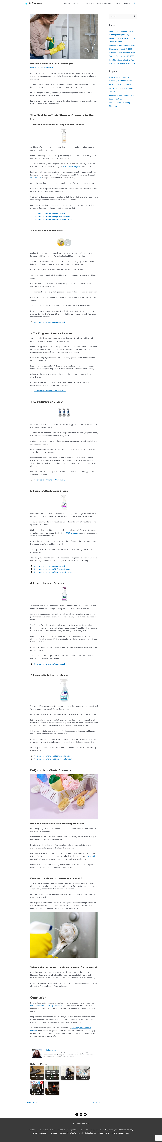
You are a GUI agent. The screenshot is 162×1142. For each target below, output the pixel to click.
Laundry (76, 3)
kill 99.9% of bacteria (71, 533)
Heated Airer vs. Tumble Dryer (121, 84)
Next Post (98, 1102)
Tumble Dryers (88, 3)
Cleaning (66, 3)
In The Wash (36, 3)
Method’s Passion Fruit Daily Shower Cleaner (48, 1005)
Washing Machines (104, 3)
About (126, 3)
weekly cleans (35, 177)
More (116, 3)
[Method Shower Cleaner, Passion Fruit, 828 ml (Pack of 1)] (64, 135)
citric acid (91, 856)
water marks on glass (71, 166)
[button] (134, 3)
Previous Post (31, 1102)
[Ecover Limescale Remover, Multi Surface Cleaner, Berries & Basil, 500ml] (64, 594)
